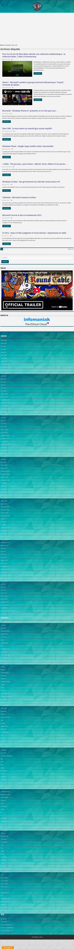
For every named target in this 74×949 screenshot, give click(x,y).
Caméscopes (4, 652)
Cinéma (3, 666)
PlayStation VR (4, 821)
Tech (2, 863)
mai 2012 (3, 587)
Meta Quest (4, 770)
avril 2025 (3, 388)
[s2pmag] (37, 6)
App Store (3, 628)
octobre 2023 (4, 441)
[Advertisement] (37, 28)
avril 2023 (3, 459)
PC (1, 812)
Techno (3, 866)
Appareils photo (5, 631)
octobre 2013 (4, 545)
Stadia (2, 851)
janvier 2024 (4, 432)
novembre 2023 (5, 438)
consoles (3, 678)
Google (3, 723)
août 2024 (3, 411)
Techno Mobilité (5, 869)
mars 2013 (4, 557)
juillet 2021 (4, 521)
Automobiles (4, 643)
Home (3, 45)
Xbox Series (4, 910)
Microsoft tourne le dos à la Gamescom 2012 (22, 215)
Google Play (4, 726)
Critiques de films (5, 681)
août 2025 (3, 376)
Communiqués (5, 672)
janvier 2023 (4, 468)
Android (3, 625)
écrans (2, 687)
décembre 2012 (5, 566)
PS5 (2, 827)
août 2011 (3, 614)
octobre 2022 (4, 477)
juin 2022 (3, 489)
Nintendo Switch (5, 791)
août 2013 (3, 548)
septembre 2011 (5, 611)
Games (3, 714)
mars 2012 (4, 593)
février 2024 (4, 429)
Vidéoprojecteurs (5, 898)
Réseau (3, 833)
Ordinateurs (4, 806)
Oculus (3, 803)
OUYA (2, 809)
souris (2, 845)
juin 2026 (3, 346)
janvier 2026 (4, 361)
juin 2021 (3, 524)
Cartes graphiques (6, 655)
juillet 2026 (4, 343)
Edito (2, 690)
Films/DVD (3, 711)
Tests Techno (4, 883)
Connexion (4, 921)
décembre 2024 (5, 400)
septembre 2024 (5, 408)
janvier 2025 (4, 397)
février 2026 (4, 358)
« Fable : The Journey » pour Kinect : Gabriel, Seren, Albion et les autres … (35, 164)
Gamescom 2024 (5, 717)
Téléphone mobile (6, 872)
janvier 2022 (4, 504)
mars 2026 (4, 355)
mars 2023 (4, 462)
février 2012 (4, 596)
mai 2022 (3, 492)
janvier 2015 (4, 530)
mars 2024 (4, 426)
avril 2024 (3, 423)
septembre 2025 (5, 373)
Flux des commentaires (7, 927)
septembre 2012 (5, 575)
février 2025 (4, 394)
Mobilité (3, 776)
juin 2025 (3, 382)
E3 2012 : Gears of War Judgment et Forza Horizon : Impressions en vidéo (34, 233)
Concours (3, 675)
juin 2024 (3, 417)
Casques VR (4, 660)
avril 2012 (3, 590)
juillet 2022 (4, 486)
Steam (2, 854)
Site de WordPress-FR (7, 930)
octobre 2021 (4, 513)
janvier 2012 (4, 599)
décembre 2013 (5, 539)
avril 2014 (3, 533)
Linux (2, 747)
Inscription (4, 918)
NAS (2, 782)
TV (1, 889)
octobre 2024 (4, 406)
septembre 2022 (5, 480)
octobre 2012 (4, 572)
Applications (4, 634)
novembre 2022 (5, 474)
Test (2, 875)
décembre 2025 (5, 364)
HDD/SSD (3, 729)
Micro (2, 773)
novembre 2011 (5, 605)
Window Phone (5, 901)
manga (3, 768)
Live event (3, 753)
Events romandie (5, 705)
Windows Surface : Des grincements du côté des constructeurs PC (31, 182)
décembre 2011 (5, 602)
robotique (3, 839)
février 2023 (4, 465)
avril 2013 (3, 554)
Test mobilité (4, 878)
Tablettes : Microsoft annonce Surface (19, 197)
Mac (2, 759)
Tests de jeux (4, 880)
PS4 (2, 824)
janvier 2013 (4, 563)
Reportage (4, 830)
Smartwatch (4, 842)
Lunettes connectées (6, 756)
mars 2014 (4, 536)
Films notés (4, 708)
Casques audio (5, 658)
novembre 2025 (5, 367)
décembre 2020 (5, 527)
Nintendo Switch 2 (6, 794)
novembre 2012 (5, 569)
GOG (2, 720)
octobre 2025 (4, 370)
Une (2, 895)
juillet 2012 (4, 581)
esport (2, 702)
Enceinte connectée (6, 696)
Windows (3, 904)
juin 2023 (3, 453)
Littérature (3, 750)
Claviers (3, 669)
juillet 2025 (4, 379)
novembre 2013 (5, 542)
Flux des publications (6, 924)
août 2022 (3, 483)
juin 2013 (3, 551)
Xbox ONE (3, 907)
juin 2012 (3, 584)
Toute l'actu (4, 886)
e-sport (3, 684)
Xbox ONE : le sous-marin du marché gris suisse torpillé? (27, 128)
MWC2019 (3, 779)
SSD (2, 848)
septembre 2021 (5, 516)
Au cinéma (3, 637)
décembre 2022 (5, 471)
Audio (2, 640)
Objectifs (3, 800)
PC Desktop (4, 818)
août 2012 (3, 578)
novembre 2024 (5, 403)
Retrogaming (4, 836)
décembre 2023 (5, 435)
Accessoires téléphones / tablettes (10, 622)
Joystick (3, 741)
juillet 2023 (4, 450)
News (2, 785)
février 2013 (4, 560)
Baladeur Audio (5, 649)
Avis (2, 646)
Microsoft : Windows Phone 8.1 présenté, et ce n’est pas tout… (30, 111)
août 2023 (3, 447)
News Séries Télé (5, 788)
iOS (2, 735)
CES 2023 (3, 663)
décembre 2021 (5, 507)
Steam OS (3, 857)
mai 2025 (3, 385)
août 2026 (3, 340)
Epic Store (3, 699)
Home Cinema (4, 732)
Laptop (3, 744)
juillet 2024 (4, 414)
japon (2, 738)
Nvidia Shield (4, 797)
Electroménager (5, 693)
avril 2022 (3, 495)
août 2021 (3, 518)
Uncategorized (5, 892)
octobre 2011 (4, 608)
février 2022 (4, 501)
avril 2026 (3, 352)
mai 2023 (3, 456)
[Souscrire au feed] (73, 49)
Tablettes (3, 860)
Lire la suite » (38, 73)
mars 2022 (4, 498)
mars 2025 (4, 391)
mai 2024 (3, 420)
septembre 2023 (5, 444)
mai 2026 (3, 349)
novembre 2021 (5, 510)
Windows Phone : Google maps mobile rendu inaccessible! (27, 146)
